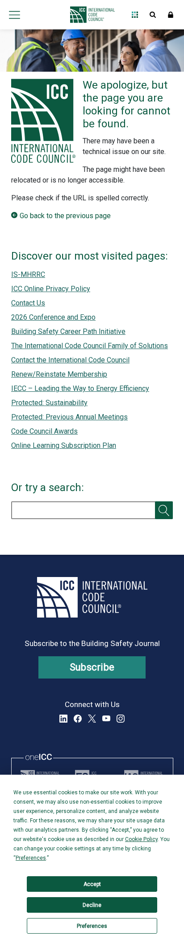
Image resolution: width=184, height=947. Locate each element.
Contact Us (28, 303)
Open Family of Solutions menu (135, 14)
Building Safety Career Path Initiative (68, 331)
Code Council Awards (44, 431)
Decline (92, 905)
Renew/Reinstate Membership (59, 374)
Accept (92, 884)
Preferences (92, 926)
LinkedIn (63, 718)
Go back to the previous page (65, 215)
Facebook (77, 718)
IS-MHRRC (28, 274)
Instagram (120, 718)
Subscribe (92, 667)
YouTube (106, 718)
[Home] (90, 14)
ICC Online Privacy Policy (50, 289)
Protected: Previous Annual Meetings (69, 417)
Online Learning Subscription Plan (63, 445)
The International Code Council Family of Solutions (89, 345)
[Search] (164, 510)
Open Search (153, 14)
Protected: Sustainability (49, 402)
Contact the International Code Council (70, 360)
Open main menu (14, 14)
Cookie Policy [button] (141, 839)
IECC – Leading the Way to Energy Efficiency (80, 388)
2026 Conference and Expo (53, 317)
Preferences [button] (31, 858)
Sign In (171, 14)
